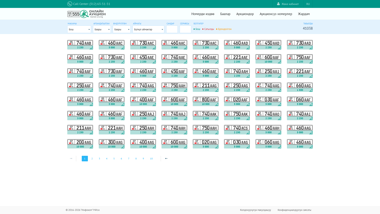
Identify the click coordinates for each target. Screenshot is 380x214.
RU (308, 4)
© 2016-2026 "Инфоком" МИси (83, 210)
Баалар (225, 14)
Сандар (170, 23)
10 (151, 158)
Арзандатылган (101, 23)
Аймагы (137, 23)
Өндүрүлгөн (119, 23)
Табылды (308, 23)
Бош (71, 29)
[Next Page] (166, 159)
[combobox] (79, 29)
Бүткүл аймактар (143, 29)
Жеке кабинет (290, 4)
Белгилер (198, 23)
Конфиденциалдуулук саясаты (294, 210)
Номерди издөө (202, 14)
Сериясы (184, 23)
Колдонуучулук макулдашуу (255, 210)
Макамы (72, 23)
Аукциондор (245, 14)
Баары (98, 29)
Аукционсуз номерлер (276, 14)
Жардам (304, 14)
